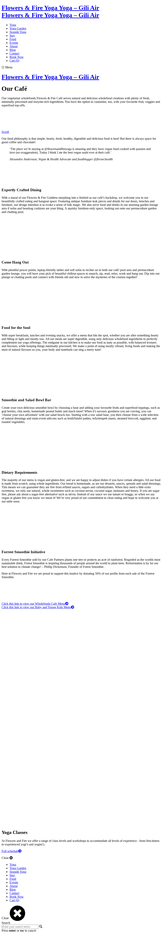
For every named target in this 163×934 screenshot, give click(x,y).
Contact (14, 53)
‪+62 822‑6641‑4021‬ (14, 786)
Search (6, 922)
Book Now (17, 57)
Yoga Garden (18, 28)
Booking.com (10, 733)
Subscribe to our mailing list (11, 672)
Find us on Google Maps (11, 794)
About (13, 46)
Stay (12, 35)
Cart (14, 60)
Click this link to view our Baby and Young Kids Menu (36, 607)
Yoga (13, 25)
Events (14, 42)
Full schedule (10, 851)
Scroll (5, 132)
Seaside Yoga (18, 32)
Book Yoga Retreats (9, 728)
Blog (13, 50)
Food (13, 39)
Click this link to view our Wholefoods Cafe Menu (33, 603)
